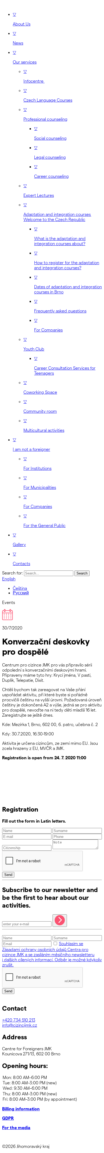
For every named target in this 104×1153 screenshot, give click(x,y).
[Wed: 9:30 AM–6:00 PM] (52, 1088)
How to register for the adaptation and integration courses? (66, 260)
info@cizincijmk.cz (19, 1024)
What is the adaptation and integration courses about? (60, 236)
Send (8, 875)
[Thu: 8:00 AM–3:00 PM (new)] (52, 1093)
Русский (21, 593)
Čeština (20, 588)
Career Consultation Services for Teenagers (64, 365)
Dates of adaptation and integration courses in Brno (68, 284)
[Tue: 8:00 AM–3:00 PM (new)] (52, 1082)
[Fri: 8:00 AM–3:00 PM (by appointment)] (52, 1099)
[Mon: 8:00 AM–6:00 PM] (52, 1077)
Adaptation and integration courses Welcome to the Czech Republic (57, 212)
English (8, 578)
